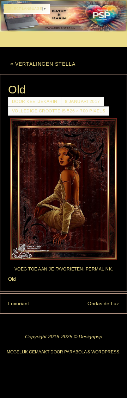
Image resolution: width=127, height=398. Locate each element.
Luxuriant (18, 303)
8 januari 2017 (82, 101)
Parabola (75, 352)
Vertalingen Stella (42, 64)
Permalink (99, 269)
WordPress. (105, 352)
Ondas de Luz (103, 303)
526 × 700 (77, 111)
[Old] (63, 189)
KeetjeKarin (42, 101)
